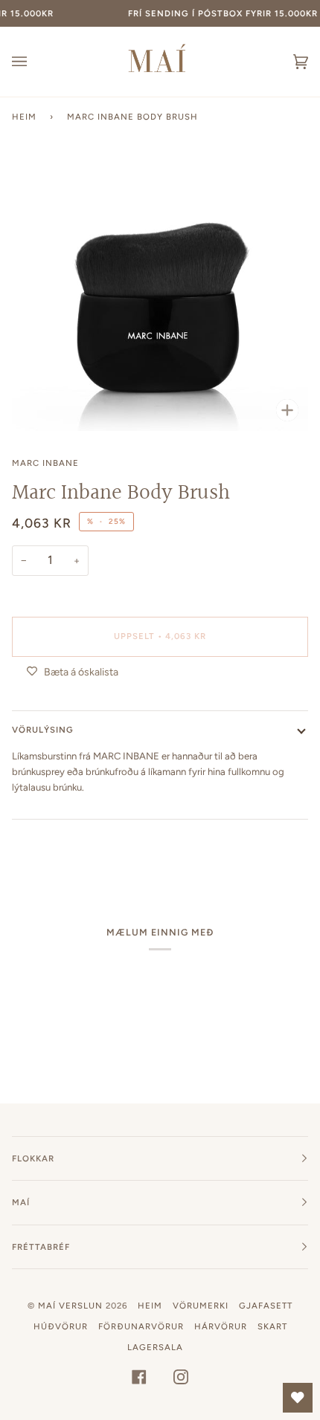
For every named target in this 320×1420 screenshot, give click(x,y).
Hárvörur (220, 1326)
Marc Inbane (45, 463)
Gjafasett (265, 1305)
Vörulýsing (43, 729)
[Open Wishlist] (298, 1398)
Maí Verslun (72, 1305)
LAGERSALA (155, 1347)
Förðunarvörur (141, 1326)
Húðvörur (60, 1326)
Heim (24, 116)
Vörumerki (200, 1305)
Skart (272, 1326)
